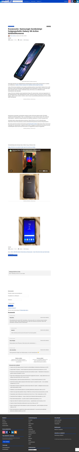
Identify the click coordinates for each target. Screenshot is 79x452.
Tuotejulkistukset (31, 442)
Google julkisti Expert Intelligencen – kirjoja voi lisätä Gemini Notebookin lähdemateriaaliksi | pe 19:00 (27, 396)
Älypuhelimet (10, 26)
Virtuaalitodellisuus (32, 432)
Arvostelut (30, 420)
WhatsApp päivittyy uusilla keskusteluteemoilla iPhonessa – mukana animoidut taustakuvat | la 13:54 (27, 379)
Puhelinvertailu (5, 425)
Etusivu (3, 420)
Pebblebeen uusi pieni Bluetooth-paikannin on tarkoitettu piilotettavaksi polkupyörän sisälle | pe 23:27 (27, 389)
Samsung (15, 255)
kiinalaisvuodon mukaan (32, 123)
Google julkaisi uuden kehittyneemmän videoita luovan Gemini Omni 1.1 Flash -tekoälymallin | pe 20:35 (28, 394)
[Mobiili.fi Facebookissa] (72, 1)
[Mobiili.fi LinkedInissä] (77, 1)
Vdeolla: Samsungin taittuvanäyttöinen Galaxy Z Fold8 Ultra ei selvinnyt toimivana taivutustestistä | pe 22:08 (29, 391)
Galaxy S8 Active (10, 255)
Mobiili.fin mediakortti (58, 429)
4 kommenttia (48, 26)
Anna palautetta (57, 421)
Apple (29, 436)
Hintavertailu (33, 1)
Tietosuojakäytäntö (6, 447)
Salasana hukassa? (12, 308)
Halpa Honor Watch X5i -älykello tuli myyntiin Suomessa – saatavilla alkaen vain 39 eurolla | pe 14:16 (27, 400)
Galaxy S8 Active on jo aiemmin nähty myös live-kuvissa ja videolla (21, 147)
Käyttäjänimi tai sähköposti (13, 295)
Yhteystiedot (56, 423)
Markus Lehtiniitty (13, 35)
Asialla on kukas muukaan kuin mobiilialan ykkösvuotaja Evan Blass (29, 84)
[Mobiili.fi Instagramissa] (69, 1)
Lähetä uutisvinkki (57, 420)
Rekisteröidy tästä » (24, 310)
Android (29, 434)
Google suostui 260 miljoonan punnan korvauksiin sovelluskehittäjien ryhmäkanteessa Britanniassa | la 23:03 (29, 367)
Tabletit (29, 425)
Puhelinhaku (4, 423)
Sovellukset (30, 429)
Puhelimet (4, 421)
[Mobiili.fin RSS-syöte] (15, 432)
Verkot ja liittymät (31, 431)
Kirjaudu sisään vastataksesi (44, 317)
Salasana (10, 299)
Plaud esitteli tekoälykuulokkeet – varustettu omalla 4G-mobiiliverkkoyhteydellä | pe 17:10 (25, 398)
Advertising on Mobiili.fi (58, 435)
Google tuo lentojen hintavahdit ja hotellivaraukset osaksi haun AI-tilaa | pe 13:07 (24, 403)
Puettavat (30, 427)
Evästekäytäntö (5, 449)
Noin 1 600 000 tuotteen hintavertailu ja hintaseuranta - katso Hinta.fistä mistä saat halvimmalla (30, 251)
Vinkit (29, 421)
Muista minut (11, 303)
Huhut (13, 26)
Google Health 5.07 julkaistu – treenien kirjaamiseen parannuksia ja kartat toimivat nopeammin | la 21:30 (28, 369)
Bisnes (29, 440)
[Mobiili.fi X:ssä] (75, 1)
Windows (30, 438)
